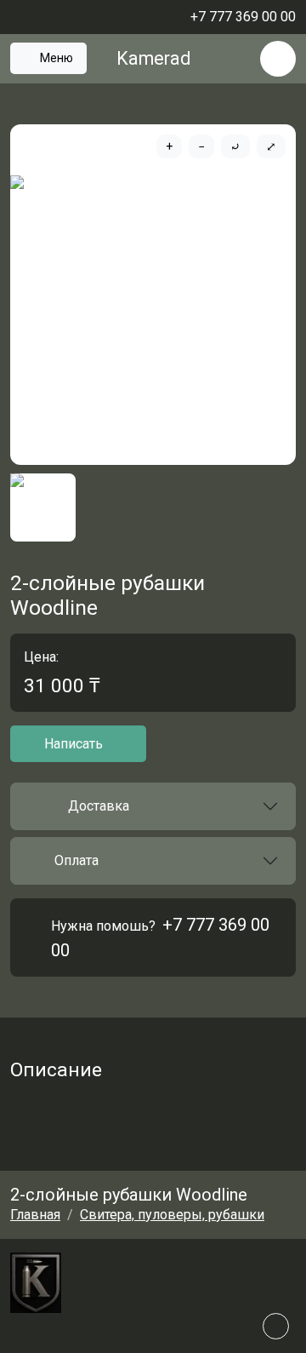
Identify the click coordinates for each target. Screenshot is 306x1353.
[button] (153, 806)
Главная (35, 1215)
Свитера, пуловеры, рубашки (172, 1215)
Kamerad (153, 58)
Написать (73, 744)
